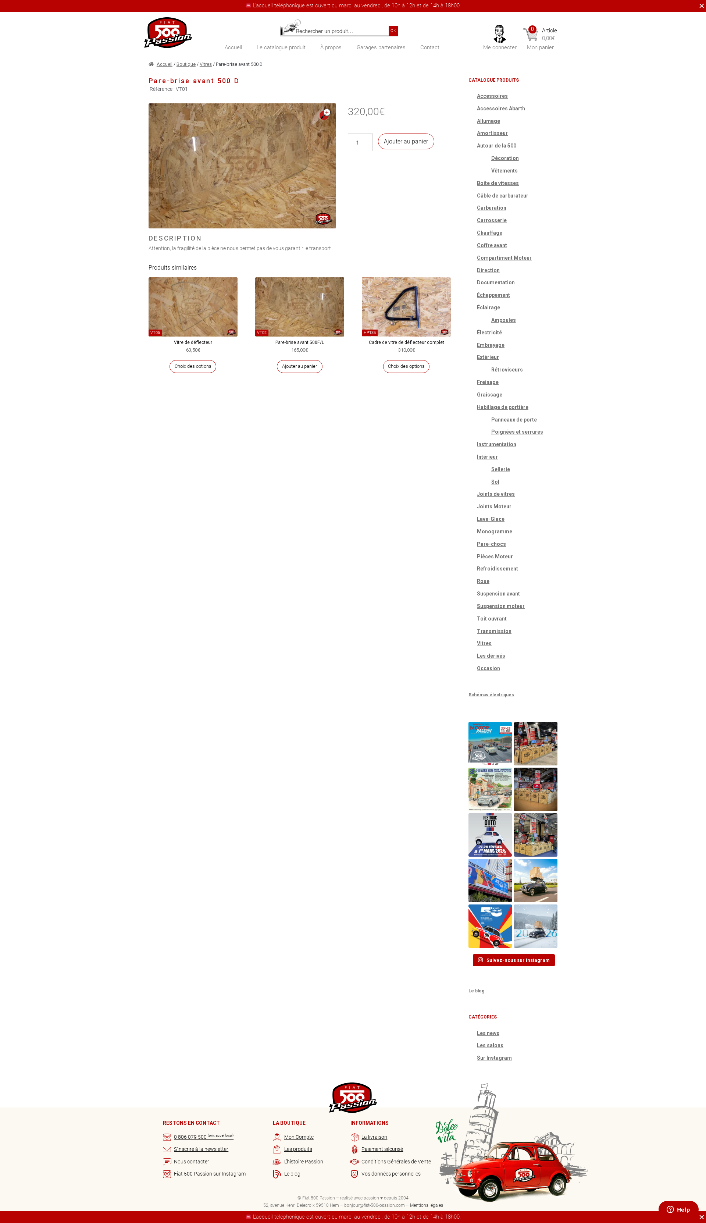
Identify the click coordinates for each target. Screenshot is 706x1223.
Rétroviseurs (507, 370)
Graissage (489, 395)
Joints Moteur (494, 506)
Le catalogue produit (281, 47)
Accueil (233, 47)
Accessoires (492, 96)
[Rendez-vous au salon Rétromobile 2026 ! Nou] (490, 926)
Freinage (488, 382)
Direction (488, 270)
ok (393, 30)
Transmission (494, 631)
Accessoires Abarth (501, 108)
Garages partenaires (381, 47)
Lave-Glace (490, 519)
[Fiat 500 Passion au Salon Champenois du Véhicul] (535, 743)
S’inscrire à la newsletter (201, 1149)
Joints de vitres (496, 494)
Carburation (491, 208)
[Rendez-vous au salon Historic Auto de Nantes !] (490, 835)
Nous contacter (191, 1162)
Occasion (488, 668)
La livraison (374, 1137)
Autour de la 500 (496, 146)
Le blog (476, 990)
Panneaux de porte (514, 420)
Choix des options (193, 366)
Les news (488, 1033)
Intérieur (487, 457)
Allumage (488, 121)
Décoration (505, 158)
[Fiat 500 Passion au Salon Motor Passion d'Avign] (490, 743)
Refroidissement (497, 569)
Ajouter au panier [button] (299, 366)
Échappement (493, 295)
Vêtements (504, 171)
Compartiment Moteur (504, 258)
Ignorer (700, 6)
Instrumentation (496, 444)
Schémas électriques (491, 694)
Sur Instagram (494, 1058)
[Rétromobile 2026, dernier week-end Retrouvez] (535, 835)
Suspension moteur (501, 606)
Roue (483, 581)
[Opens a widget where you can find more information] (678, 1210)
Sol (495, 482)
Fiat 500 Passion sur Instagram (210, 1174)
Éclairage (488, 307)
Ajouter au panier (406, 141)
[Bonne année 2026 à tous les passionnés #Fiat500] (535, 926)
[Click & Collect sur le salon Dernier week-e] (535, 880)
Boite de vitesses (498, 183)
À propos (331, 47)
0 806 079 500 (203, 1137)
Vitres (206, 64)
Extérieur (488, 357)
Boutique (186, 64)
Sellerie (500, 469)
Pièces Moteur (495, 556)
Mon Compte (299, 1137)
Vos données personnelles (391, 1174)
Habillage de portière (502, 407)
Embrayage (490, 345)
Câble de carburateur (502, 196)
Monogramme (494, 531)
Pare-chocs (491, 544)
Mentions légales (426, 1205)
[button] (325, 114)
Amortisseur (492, 133)
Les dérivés (491, 656)
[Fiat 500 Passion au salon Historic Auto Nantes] (535, 789)
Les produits (298, 1149)
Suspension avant (498, 594)
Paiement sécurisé (382, 1149)
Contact (429, 47)
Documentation (496, 282)
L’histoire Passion (303, 1162)
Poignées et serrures (517, 432)
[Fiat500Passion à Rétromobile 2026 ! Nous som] (490, 880)
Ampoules (503, 320)
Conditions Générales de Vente (396, 1162)
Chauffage (489, 233)
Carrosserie (492, 220)
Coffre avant (492, 245)
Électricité (489, 332)
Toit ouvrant (492, 619)
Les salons (490, 1045)
